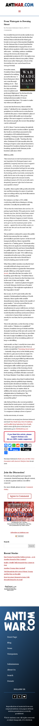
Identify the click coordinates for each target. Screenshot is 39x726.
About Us (11, 670)
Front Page (12, 637)
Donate (10, 681)
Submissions (13, 664)
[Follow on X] (20, 697)
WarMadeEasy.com (22, 429)
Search (10, 675)
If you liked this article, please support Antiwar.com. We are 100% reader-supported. (19, 436)
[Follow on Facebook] (15, 697)
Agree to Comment (19, 496)
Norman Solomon (12, 28)
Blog (9, 643)
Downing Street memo (26, 349)
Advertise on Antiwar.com (19, 532)
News (9, 648)
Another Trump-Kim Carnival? (14, 568)
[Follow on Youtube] (24, 697)
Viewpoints (12, 654)
